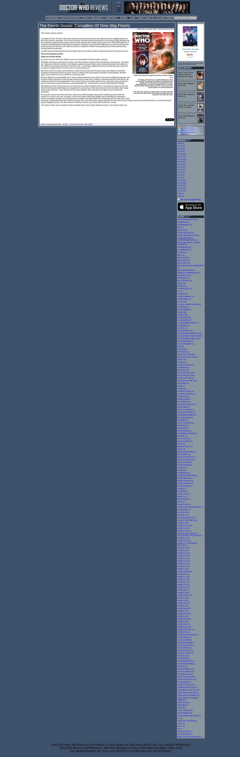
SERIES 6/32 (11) (184, 608)
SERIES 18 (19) (184, 564)
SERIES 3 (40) (183, 593)
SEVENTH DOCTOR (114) (188, 635)
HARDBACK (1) (184, 397)
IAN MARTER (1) (184, 402)
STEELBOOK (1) (184, 658)
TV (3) (180, 718)
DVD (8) (181, 347)
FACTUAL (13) (183, 370)
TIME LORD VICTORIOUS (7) (189, 695)
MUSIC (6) (182, 449)
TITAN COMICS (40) (185, 710)
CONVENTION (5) (184, 320)
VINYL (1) (181, 726)
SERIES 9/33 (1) (184, 624)
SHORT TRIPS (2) (184, 637)
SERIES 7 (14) (183, 611)
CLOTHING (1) (183, 307)
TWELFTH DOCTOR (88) (187, 721)
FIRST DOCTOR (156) (186, 375)
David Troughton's (48, 102)
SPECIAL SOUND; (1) (186, 653)
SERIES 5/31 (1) (184, 603)
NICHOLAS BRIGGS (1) (187, 457)
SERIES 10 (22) (184, 528)
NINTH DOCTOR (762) (186, 460)
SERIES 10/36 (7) (184, 531)
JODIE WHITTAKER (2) (186, 412)
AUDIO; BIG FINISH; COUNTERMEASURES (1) (188, 239)
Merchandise (96, 18)
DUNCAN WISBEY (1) (186, 344)
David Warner (55, 44)
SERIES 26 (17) (184, 590)
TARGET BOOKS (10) (186, 669)
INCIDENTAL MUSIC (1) (187, 404)
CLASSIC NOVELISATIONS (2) (189, 304)
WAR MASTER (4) (184, 734)
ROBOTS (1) (182, 497)
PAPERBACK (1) (184, 473)
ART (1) (180, 227)
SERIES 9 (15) (183, 622)
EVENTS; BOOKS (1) (185, 365)
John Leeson (58, 86)
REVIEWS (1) (183, 491)
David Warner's (111, 97)
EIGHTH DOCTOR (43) (186, 354)
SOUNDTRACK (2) (185, 648)
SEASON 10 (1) (183, 512)
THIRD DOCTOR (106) (186, 685)
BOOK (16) (182, 283)
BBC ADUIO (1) (183, 258)
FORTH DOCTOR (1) (185, 378)
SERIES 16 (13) (184, 558)
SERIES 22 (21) (184, 579)
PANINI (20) (182, 470)
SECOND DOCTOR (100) (187, 520)
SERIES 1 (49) (183, 523)
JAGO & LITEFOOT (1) (186, 410)
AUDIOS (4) (182, 252)
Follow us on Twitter (187, 130)
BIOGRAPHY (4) (184, 278)
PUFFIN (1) (182, 489)
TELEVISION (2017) (185, 674)
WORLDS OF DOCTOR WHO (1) (190, 737)
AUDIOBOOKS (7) (184, 250)
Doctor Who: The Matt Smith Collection (190, 50)
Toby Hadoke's (92, 66)
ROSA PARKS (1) (184, 499)
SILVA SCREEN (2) (185, 640)
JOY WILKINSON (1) (185, 418)
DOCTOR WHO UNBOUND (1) (189, 339)
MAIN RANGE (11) (185, 431)
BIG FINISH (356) (184, 275)
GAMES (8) (182, 389)
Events (85, 18)
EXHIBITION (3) (183, 368)
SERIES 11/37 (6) (184, 541)
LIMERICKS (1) (183, 426)
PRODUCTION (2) (184, 486)
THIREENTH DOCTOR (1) (187, 687)
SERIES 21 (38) (184, 577)
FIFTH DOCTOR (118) (186, 373)
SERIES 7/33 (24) (184, 614)
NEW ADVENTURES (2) (187, 452)
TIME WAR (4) (183, 705)
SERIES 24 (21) (184, 585)
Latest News (53, 18)
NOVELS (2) (182, 468)
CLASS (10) (182, 302)
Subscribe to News (186, 128)
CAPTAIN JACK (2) (185, 289)
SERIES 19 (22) (184, 566)
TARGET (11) (183, 666)
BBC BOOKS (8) (184, 263)
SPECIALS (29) (183, 656)
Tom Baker (45, 86)
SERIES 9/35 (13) (184, 627)
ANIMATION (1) (183, 222)
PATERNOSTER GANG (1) (188, 476)
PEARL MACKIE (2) (185, 478)
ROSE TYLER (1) (184, 504)
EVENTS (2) (182, 362)
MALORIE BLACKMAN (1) (187, 433)
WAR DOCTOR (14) (185, 731)
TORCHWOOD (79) (185, 713)
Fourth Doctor (76, 124)
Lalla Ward (61, 88)
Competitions (111, 18)
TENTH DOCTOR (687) (186, 677)
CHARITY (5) (183, 294)
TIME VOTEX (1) (184, 703)
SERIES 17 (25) (184, 561)
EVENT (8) (182, 360)
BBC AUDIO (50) (184, 260)
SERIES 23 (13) (184, 582)
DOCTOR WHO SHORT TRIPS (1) (190, 336)
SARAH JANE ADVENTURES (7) (190, 507)
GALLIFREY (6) (183, 383)
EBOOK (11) (182, 349)
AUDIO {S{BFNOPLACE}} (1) (188, 235)
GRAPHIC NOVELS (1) (186, 394)
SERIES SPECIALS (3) (186, 629)
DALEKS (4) (182, 328)
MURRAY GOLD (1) (185, 447)
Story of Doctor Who (70, 18)
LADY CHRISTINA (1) (186, 423)
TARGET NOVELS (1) (186, 672)
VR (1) (180, 729)
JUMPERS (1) (183, 420)
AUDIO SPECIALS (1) (186, 233)
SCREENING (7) (184, 510)
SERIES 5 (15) (183, 601)
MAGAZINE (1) (183, 428)
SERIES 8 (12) (183, 616)
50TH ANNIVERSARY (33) (188, 220)
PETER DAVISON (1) (185, 483)
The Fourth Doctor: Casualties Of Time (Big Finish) (85, 25)
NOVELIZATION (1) (185, 465)
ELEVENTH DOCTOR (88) (188, 357)
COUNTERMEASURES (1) (188, 323)
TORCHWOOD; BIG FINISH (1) (189, 716)
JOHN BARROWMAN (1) (187, 415)
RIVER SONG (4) (184, 494)
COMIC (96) (182, 312)
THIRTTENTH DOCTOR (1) (188, 693)
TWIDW (140, 18)
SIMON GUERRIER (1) (186, 643)
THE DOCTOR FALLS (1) (187, 680)
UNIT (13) (181, 724)
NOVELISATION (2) (185, 462)
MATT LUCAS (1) (184, 439)
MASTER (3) (182, 436)
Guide (133, 18)
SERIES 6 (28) (183, 606)
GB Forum (160, 18)
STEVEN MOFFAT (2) (186, 661)
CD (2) (180, 291)
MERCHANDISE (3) (185, 441)
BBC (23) (181, 255)
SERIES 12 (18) (184, 548)
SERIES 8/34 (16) (184, 619)
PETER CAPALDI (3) (185, 481)
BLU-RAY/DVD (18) (185, 281)
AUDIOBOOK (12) (184, 247)
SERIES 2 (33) (183, 569)
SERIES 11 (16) (183, 538)
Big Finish (88, 124)
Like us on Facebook (187, 132)
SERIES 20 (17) (184, 574)
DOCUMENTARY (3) (185, 341)
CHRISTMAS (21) (184, 299)
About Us (150, 18)
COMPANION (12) (184, 318)
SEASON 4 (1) (183, 515)
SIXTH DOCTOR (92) (186, 645)
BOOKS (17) (182, 286)
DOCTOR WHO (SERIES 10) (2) (190, 333)
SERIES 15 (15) (184, 556)
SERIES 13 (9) (183, 551)
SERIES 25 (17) (184, 587)
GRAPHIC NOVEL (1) (186, 391)
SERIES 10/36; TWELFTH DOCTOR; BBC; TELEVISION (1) (190, 534)
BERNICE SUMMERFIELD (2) (189, 273)
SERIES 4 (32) (183, 598)
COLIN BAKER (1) (184, 310)
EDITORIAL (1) (183, 352)
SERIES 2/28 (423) (185, 572)
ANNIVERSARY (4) (185, 225)
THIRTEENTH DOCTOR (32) (188, 690)
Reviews (123, 18)
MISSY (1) (181, 444)
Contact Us (185, 134)
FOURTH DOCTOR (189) (187, 381)
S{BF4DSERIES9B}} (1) (186, 664)
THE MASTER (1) (184, 682)
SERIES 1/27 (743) (185, 526)
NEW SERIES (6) (184, 454)
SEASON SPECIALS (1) (187, 518)
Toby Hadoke (121, 41)
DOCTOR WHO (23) (185, 331)
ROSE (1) (181, 502)
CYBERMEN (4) (184, 325)
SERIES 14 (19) (184, 553)
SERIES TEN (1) (184, 632)
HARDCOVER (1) (184, 399)
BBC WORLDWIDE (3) (186, 270)
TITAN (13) (182, 708)
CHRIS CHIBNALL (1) (186, 297)
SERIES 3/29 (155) (185, 595)
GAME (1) (181, 386)
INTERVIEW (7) (183, 407)
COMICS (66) (183, 315)
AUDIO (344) (182, 230)
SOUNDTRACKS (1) (185, 651)
